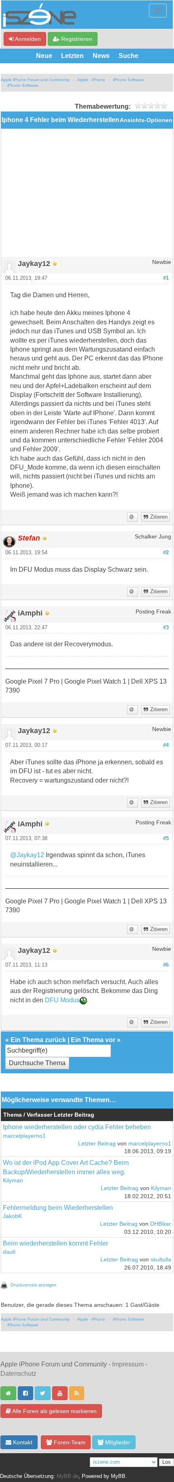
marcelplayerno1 (24, 1136)
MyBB (118, 1476)
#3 (166, 628)
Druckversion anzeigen (33, 1285)
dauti (9, 1252)
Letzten (72, 55)
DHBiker (160, 1224)
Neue (44, 55)
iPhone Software (128, 79)
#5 (166, 838)
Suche (128, 55)
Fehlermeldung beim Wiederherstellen (58, 1207)
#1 (166, 278)
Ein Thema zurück (38, 1039)
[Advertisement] (87, 196)
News (101, 55)
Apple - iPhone (91, 79)
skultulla (161, 1260)
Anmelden (27, 39)
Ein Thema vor (93, 1039)
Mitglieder (117, 1442)
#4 (166, 745)
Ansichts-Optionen (146, 120)
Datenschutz (18, 1373)
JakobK (12, 1216)
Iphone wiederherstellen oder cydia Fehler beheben (77, 1127)
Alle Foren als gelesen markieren (54, 1411)
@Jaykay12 (27, 854)
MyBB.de (68, 1476)
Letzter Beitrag (97, 1144)
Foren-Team (68, 1442)
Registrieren (75, 39)
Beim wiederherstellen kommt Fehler (55, 1243)
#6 (166, 965)
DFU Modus (62, 1000)
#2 (166, 552)
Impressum (128, 1364)
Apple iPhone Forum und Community (35, 79)
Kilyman (13, 1180)
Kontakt (21, 1442)
